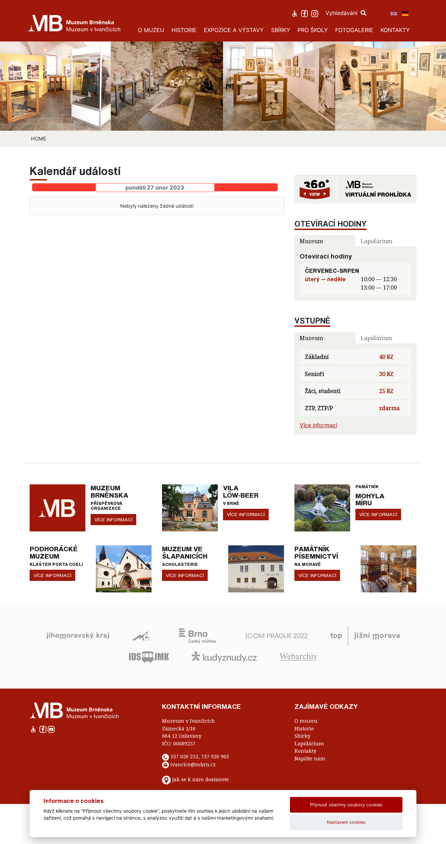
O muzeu (305, 721)
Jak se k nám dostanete (200, 779)
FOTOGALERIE (354, 29)
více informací (113, 519)
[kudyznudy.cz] (224, 656)
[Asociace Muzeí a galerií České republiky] (140, 635)
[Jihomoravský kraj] (78, 635)
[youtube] (51, 729)
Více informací (318, 425)
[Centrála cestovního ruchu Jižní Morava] (365, 635)
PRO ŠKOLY (313, 29)
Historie (304, 728)
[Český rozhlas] (197, 635)
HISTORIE (184, 29)
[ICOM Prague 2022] (276, 635)
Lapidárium (309, 743)
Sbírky (302, 735)
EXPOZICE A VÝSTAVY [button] (234, 29)
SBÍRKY (280, 29)
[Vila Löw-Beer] (190, 507)
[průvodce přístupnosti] (295, 12)
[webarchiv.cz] (298, 656)
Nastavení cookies (346, 822)
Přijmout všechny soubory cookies (346, 804)
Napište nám (309, 758)
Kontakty (305, 750)
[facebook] (305, 12)
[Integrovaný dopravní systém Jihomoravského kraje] (148, 656)
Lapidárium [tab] (376, 241)
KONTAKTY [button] (395, 29)
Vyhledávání (342, 12)
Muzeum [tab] (311, 241)
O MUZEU (151, 29)
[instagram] (315, 12)
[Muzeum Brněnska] (57, 507)
